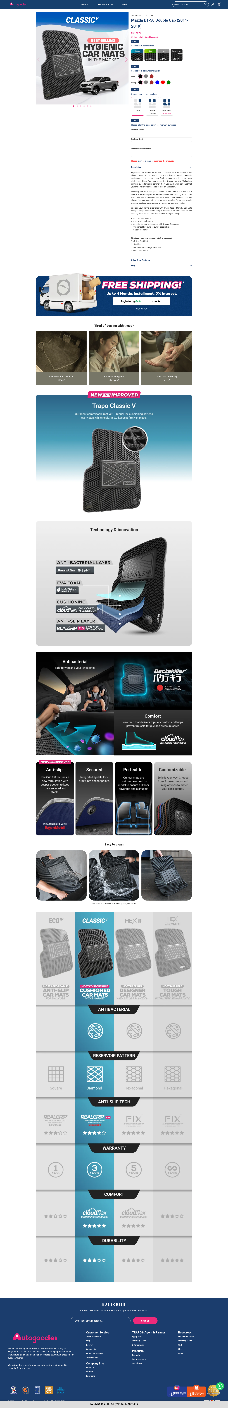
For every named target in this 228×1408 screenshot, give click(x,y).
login (140, 161)
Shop (83, 4)
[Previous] (38, 59)
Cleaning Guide (185, 1341)
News (180, 1353)
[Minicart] (218, 4)
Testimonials (92, 1357)
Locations (90, 1376)
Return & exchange (94, 1353)
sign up (148, 161)
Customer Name (137, 129)
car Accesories (139, 1359)
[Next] (125, 59)
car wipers (137, 1363)
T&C (180, 1345)
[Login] (212, 4)
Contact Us (91, 1349)
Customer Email (137, 139)
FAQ (88, 1341)
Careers (89, 1372)
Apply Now (137, 1336)
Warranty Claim (139, 1341)
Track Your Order (93, 1336)
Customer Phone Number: (141, 149)
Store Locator (105, 4)
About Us (90, 1367)
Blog (124, 4)
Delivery (90, 1345)
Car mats (136, 1355)
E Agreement (138, 1345)
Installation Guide (186, 1336)
